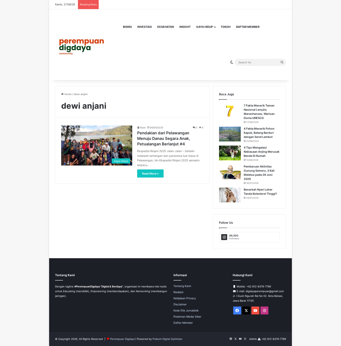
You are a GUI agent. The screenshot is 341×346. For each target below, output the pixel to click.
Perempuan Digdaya (122, 338)
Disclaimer (180, 304)
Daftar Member (247, 26)
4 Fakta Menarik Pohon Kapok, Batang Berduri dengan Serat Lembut (259, 132)
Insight (185, 26)
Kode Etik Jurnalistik (186, 310)
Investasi (144, 26)
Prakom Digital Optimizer (168, 338)
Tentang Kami (182, 286)
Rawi (143, 127)
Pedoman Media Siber (187, 316)
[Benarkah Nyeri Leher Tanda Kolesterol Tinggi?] (230, 195)
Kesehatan (165, 26)
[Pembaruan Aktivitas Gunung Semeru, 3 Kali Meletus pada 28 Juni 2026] (230, 172)
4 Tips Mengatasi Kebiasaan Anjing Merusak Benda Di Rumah (261, 151)
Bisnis (127, 26)
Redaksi (178, 292)
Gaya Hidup (204, 26)
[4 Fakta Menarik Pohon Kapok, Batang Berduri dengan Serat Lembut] (230, 134)
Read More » (150, 173)
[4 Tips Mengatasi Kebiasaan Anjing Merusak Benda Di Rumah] (230, 153)
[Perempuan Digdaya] (83, 44)
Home (68, 94)
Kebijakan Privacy (184, 298)
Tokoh (225, 26)
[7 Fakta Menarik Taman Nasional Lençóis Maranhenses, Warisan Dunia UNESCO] (230, 111)
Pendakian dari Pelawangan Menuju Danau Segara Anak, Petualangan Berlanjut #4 (163, 138)
